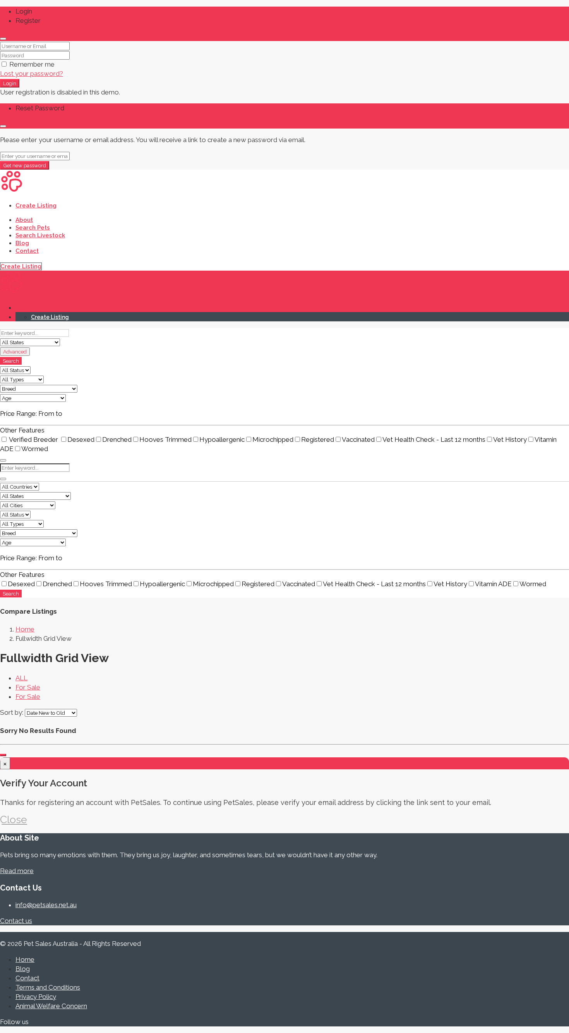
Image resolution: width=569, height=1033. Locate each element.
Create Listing (36, 205)
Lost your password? (31, 73)
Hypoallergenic (222, 439)
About (24, 219)
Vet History (510, 439)
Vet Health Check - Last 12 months (433, 439)
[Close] (3, 39)
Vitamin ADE (493, 584)
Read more (17, 871)
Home (24, 959)
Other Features (22, 430)
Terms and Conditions (47, 987)
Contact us (16, 921)
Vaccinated (358, 439)
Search (11, 361)
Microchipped (272, 439)
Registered (317, 439)
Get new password (24, 165)
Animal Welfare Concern (51, 1006)
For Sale (27, 687)
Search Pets (32, 227)
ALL (21, 678)
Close (13, 819)
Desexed (80, 439)
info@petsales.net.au (46, 905)
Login (9, 83)
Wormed (34, 449)
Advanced (15, 351)
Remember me (31, 64)
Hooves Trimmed (165, 439)
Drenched (117, 439)
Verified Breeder (34, 439)
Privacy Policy (35, 996)
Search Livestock (40, 235)
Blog (22, 243)
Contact (27, 250)
